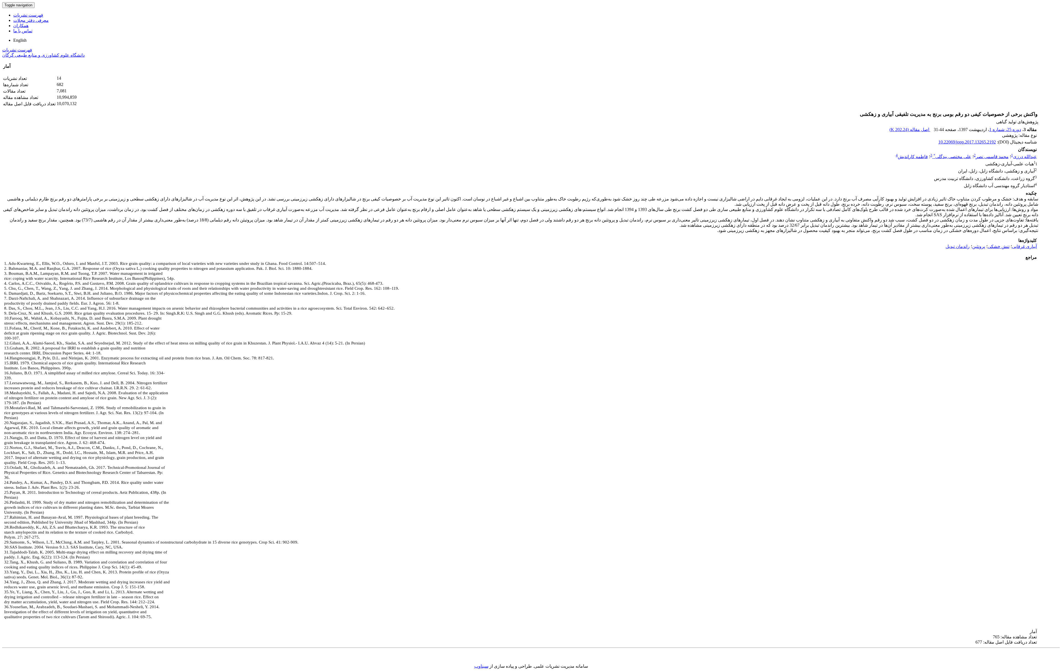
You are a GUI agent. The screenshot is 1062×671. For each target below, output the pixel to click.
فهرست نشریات (28, 15)
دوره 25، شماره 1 (1005, 129)
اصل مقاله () (909, 129)
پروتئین (978, 246)
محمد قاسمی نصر (992, 156)
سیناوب (481, 666)
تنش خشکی (998, 246)
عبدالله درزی (1025, 156)
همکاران (20, 25)
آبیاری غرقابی (1024, 246)
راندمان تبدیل (958, 246)
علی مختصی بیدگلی (952, 156)
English (20, 40)
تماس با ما (22, 30)
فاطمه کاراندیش (913, 156)
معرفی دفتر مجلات (31, 20)
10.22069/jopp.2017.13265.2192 (967, 142)
